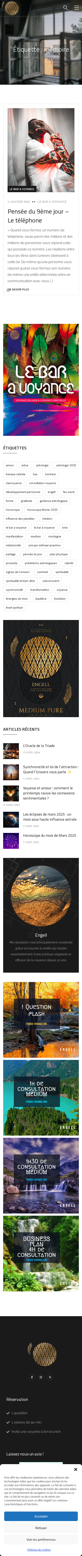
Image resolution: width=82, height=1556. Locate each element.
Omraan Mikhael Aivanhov (44, 545)
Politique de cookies (39, 1549)
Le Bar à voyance (44, 527)
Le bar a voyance (51, 202)
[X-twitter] (50, 1377)
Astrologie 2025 (66, 465)
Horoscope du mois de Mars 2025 (49, 835)
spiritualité (62, 572)
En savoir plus (18, 289)
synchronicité (14, 589)
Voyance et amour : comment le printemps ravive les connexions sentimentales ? (49, 793)
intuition (47, 518)
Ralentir (69, 563)
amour (10, 465)
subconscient (50, 580)
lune (65, 527)
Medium (36, 536)
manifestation (14, 536)
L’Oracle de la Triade (39, 745)
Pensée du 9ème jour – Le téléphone (38, 215)
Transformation (39, 589)
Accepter (41, 1516)
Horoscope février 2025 (42, 509)
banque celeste (15, 474)
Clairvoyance (14, 483)
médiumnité (13, 545)
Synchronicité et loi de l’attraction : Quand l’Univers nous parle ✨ (50, 769)
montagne (54, 536)
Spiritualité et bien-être (20, 580)
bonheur (50, 474)
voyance (62, 589)
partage (11, 554)
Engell (52, 492)
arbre (24, 465)
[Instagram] (41, 1377)
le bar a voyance (22, 189)
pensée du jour (32, 554)
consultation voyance (42, 483)
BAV (35, 474)
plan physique (59, 554)
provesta (11, 563)
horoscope (13, 509)
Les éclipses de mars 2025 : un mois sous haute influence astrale (50, 816)
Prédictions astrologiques (41, 563)
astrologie (42, 465)
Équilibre (40, 598)
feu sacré (69, 492)
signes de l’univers (18, 572)
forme (9, 500)
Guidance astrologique (53, 500)
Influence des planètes (20, 518)
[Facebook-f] (32, 1377)
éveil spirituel (14, 607)
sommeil (42, 572)
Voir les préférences (41, 1540)
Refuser (41, 1528)
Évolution (60, 598)
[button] (76, 1469)
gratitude (26, 500)
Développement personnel (23, 492)
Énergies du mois (17, 598)
